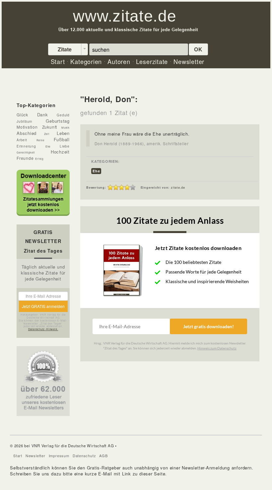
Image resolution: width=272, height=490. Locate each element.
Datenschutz (84, 455)
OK (198, 49)
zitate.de (178, 187)
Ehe (96, 170)
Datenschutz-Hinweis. (43, 329)
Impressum (59, 455)
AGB (103, 455)
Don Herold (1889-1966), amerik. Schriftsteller (142, 143)
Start (17, 455)
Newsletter (35, 455)
